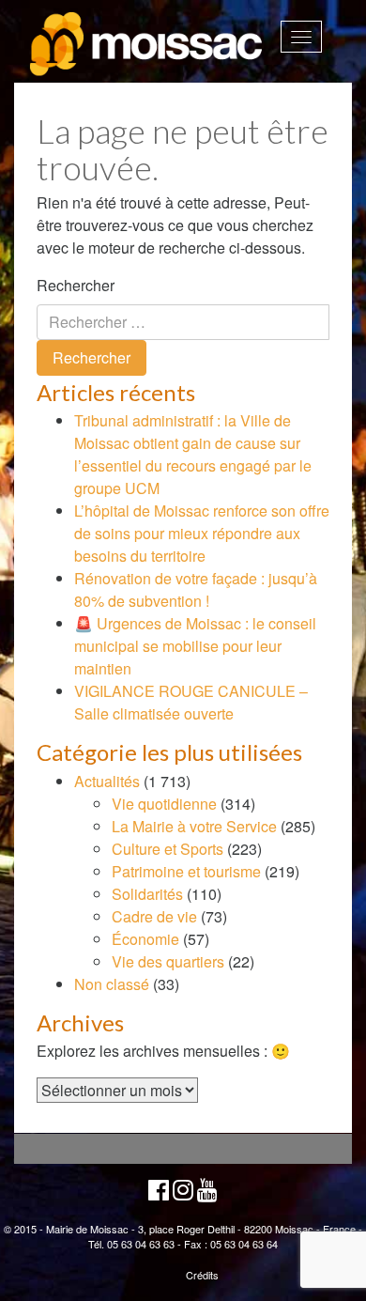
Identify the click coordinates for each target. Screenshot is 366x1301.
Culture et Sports (167, 849)
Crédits (202, 1274)
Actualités (107, 781)
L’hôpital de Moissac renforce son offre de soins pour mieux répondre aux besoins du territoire (201, 533)
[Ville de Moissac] (147, 45)
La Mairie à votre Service (194, 826)
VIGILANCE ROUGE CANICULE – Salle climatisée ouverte (191, 702)
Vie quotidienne (164, 803)
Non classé (111, 984)
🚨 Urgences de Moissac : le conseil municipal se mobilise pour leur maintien (195, 645)
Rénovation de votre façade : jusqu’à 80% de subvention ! (195, 589)
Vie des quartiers (168, 961)
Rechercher (75, 285)
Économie (145, 939)
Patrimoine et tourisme (186, 871)
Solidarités (147, 894)
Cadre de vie (154, 916)
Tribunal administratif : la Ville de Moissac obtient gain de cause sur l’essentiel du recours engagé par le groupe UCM (193, 454)
